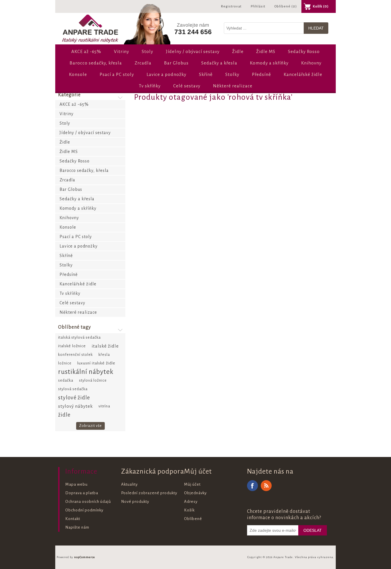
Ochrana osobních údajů (88, 501)
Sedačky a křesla (219, 62)
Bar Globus (176, 62)
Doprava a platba (81, 493)
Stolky (232, 74)
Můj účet (192, 484)
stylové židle (74, 398)
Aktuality (129, 484)
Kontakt (72, 519)
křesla (104, 354)
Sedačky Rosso (304, 51)
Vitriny (121, 51)
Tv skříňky (150, 85)
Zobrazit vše (90, 426)
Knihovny (311, 62)
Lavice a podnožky (166, 74)
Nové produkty (135, 501)
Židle (238, 51)
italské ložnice (72, 346)
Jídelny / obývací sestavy (193, 51)
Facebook (252, 485)
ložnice (65, 363)
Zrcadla (143, 62)
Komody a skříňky (269, 62)
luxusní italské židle (96, 363)
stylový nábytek (75, 406)
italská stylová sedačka (79, 337)
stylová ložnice (93, 380)
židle (64, 415)
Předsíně (261, 74)
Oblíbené (193, 519)
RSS (266, 485)
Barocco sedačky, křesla (96, 62)
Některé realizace (232, 85)
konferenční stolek (75, 354)
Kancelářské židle (303, 74)
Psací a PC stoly (117, 74)
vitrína (104, 406)
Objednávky (195, 493)
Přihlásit (258, 6)
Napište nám (77, 527)
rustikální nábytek (86, 371)
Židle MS (265, 51)
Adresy (191, 501)
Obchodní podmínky (84, 510)
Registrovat (231, 6)
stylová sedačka (73, 389)
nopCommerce (84, 557)
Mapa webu (76, 484)
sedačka (65, 380)
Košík (189, 510)
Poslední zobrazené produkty (149, 493)
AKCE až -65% (86, 51)
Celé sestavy (186, 85)
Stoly (147, 51)
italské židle (105, 346)
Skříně (206, 74)
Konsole (78, 74)
